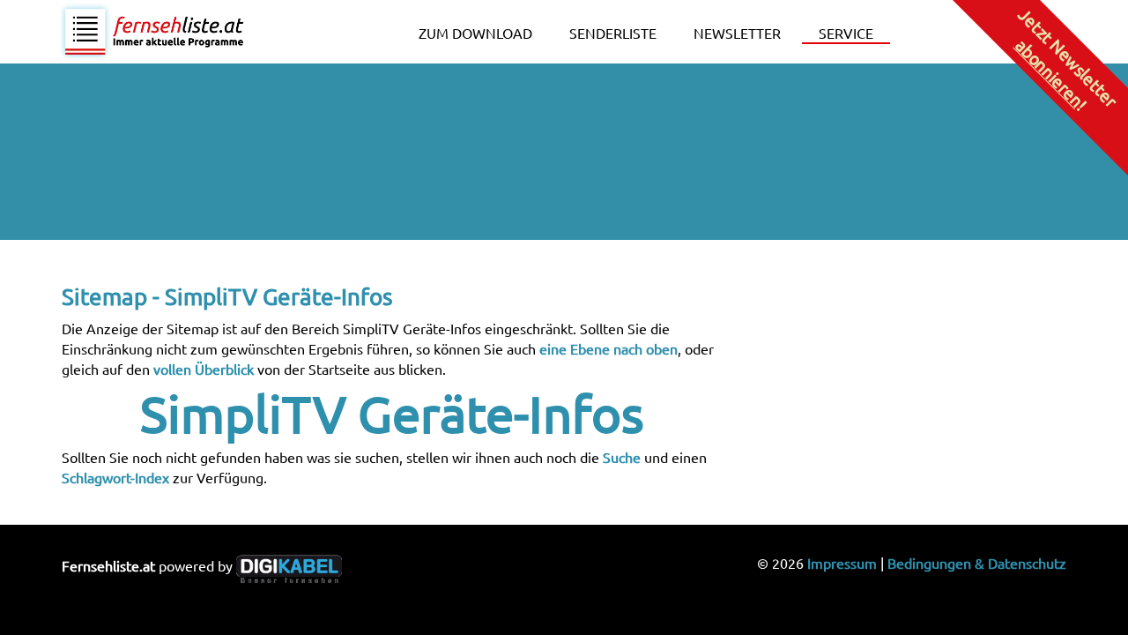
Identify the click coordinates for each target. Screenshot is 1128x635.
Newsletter (737, 32)
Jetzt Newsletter (1067, 59)
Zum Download (475, 32)
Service (846, 32)
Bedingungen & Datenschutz (976, 563)
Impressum (842, 563)
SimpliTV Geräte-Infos (392, 413)
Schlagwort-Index (115, 477)
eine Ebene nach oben (608, 348)
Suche (622, 457)
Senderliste (613, 32)
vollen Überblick (203, 368)
